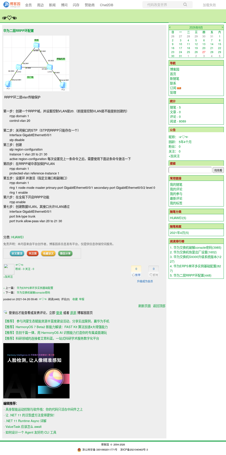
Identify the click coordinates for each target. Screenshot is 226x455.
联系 (173, 83)
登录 (59, 312)
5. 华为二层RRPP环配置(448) (190, 275)
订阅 (173, 87)
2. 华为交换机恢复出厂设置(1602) (193, 252)
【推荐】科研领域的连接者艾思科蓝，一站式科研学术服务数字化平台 (51, 338)
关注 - (29, 269)
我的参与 (176, 193)
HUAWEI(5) (178, 217)
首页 (173, 73)
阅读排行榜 (177, 241)
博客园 (174, 69)
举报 (81, 299)
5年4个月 (185, 141)
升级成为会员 (145, 281)
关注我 (33, 253)
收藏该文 (48, 253)
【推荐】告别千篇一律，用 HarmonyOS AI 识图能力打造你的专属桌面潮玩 (55, 332)
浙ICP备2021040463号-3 (134, 449)
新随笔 (174, 78)
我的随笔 (176, 184)
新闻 (52, 4)
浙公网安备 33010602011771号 (99, 449)
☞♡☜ (9, 17)
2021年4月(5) (179, 232)
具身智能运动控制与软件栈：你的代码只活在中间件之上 (44, 409)
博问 (64, 4)
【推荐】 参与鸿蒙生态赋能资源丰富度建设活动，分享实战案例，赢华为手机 (56, 321)
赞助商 (90, 4)
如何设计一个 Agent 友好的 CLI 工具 (31, 432)
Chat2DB (106, 4)
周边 (40, 4)
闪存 (76, 4)
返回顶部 (159, 305)
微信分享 (65, 253)
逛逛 (73, 312)
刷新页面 (144, 305)
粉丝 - (19, 269)
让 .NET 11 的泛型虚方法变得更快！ (31, 415)
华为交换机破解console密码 (33, 292)
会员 (28, 4)
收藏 (75, 299)
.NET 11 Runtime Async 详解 (26, 420)
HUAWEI (17, 237)
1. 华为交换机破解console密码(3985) (195, 247)
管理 (173, 92)
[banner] (10, 5)
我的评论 (176, 189)
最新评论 (176, 198)
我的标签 (176, 203)
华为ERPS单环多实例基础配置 (35, 288)
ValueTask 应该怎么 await (23, 426)
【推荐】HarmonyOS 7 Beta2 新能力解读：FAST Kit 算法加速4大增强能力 (55, 326)
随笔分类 (175, 211)
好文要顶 (17, 253)
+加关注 (8, 276)
